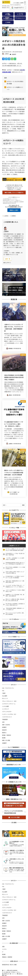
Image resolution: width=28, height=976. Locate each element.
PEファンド (5, 698)
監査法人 (4, 732)
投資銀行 (4, 727)
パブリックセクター (7, 711)
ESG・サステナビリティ (8, 688)
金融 (3, 946)
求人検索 (17, 974)
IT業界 (3, 693)
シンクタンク (5, 709)
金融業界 (14, 54)
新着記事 (4, 730)
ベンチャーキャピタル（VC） (9, 714)
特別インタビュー (17, 972)
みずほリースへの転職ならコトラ (15, 88)
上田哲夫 (6, 216)
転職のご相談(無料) (10, 975)
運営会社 (24, 974)
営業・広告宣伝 (6, 724)
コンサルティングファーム (8, 704)
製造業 (3, 738)
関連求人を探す (14, 210)
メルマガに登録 (15, 817)
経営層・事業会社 (6, 735)
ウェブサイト (8, 262)
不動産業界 (5, 719)
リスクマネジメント (7, 717)
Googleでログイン (19, 7)
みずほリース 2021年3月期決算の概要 (15, 82)
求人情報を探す (7, 972)
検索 (23, 505)
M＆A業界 (4, 696)
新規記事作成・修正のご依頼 (9, 964)
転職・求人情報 (6, 740)
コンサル (4, 949)
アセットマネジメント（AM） (9, 701)
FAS (3, 690)
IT (2, 952)
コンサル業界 (5, 706)
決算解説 (13, 216)
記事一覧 (7, 259)
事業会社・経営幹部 (7, 957)
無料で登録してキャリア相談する (14, 192)
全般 (3, 722)
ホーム (5, 970)
